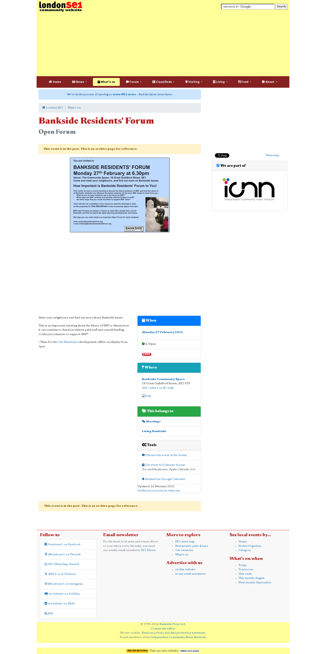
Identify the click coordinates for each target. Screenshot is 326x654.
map (171, 387)
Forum (134, 81)
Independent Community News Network (178, 637)
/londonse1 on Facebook (64, 544)
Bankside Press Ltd (172, 624)
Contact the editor (163, 628)
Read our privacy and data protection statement (173, 632)
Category (244, 550)
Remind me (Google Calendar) (164, 479)
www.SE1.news (124, 94)
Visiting (194, 81)
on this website (185, 569)
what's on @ (158, 387)
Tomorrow (245, 569)
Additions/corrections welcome (158, 490)
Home (56, 81)
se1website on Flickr (61, 603)
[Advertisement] (163, 44)
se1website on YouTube (64, 593)
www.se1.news (190, 651)
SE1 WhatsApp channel (63, 564)
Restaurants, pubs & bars (191, 546)
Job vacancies (184, 550)
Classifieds (164, 81)
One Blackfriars (68, 342)
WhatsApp (272, 155)
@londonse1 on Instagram (65, 583)
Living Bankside (154, 431)
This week (245, 573)
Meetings (153, 421)
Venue (242, 541)
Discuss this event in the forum (166, 455)
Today (242, 565)
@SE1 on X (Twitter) (61, 574)
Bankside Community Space (163, 379)
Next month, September (254, 582)
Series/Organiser (249, 546)
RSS (50, 613)
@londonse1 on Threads (64, 554)
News (80, 81)
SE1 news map (185, 541)
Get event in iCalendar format (164, 465)
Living (220, 81)
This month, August (251, 578)
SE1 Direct (148, 550)
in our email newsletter (190, 573)
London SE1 (54, 107)
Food (245, 81)
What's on (107, 81)
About (270, 81)
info (144, 387)
